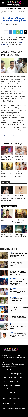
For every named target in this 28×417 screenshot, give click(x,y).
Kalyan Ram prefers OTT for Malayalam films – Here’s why (18, 255)
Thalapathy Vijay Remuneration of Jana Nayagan (19, 157)
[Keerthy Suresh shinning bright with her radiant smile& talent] (21, 190)
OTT (11, 252)
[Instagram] (7, 370)
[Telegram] (21, 32)
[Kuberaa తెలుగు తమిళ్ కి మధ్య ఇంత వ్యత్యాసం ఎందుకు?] (7, 229)
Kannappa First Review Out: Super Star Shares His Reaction (6, 174)
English (12, 314)
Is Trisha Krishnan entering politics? (16, 299)
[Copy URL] (25, 32)
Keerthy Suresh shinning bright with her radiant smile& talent (20, 198)
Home (2, 11)
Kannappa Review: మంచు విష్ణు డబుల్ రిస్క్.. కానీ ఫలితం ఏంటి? (20, 220)
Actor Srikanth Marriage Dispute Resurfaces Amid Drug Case (19, 174)
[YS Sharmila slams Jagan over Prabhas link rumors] (4, 318)
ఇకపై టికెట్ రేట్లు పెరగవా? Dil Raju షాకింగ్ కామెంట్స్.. (7, 220)
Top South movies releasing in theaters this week (18, 263)
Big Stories (7, 11)
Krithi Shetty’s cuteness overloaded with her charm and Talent (7, 198)
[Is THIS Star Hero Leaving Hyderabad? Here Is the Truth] (7, 150)
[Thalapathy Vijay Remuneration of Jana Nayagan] (21, 150)
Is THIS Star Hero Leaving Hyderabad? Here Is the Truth (7, 157)
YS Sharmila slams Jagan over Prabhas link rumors (18, 317)
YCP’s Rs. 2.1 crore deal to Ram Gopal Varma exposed (19, 308)
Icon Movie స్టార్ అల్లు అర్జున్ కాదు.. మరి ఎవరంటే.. (21, 235)
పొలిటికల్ (11, 332)
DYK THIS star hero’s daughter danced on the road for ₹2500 (18, 272)
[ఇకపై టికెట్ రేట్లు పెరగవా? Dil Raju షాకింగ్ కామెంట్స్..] (7, 213)
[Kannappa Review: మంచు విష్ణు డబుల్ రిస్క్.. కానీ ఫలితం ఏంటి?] (21, 213)
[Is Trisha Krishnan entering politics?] (4, 300)
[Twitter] (4, 26)
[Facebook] (10, 32)
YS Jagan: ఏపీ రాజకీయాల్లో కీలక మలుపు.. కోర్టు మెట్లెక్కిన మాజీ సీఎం (18, 335)
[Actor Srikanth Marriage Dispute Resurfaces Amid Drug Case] (21, 166)
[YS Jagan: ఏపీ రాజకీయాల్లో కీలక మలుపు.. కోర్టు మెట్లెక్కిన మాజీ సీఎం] (4, 335)
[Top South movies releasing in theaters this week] (4, 264)
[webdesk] (2, 25)
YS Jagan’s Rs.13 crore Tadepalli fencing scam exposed (18, 326)
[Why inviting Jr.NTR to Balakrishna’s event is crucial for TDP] (4, 291)
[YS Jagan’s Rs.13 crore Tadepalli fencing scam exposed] (4, 326)
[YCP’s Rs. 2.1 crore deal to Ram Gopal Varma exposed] (4, 309)
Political (12, 323)
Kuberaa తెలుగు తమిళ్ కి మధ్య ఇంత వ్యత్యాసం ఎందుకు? (7, 236)
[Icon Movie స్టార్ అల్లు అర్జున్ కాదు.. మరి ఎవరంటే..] (21, 229)
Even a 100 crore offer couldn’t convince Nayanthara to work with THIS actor (18, 282)
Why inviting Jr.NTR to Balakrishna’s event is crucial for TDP (17, 291)
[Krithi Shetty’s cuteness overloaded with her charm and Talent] (7, 190)
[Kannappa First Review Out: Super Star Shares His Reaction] (7, 166)
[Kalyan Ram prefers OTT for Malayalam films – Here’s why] (4, 255)
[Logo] (14, 3)
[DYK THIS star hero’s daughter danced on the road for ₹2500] (4, 273)
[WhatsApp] (18, 32)
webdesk (6, 24)
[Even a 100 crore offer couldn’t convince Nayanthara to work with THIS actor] (4, 281)
